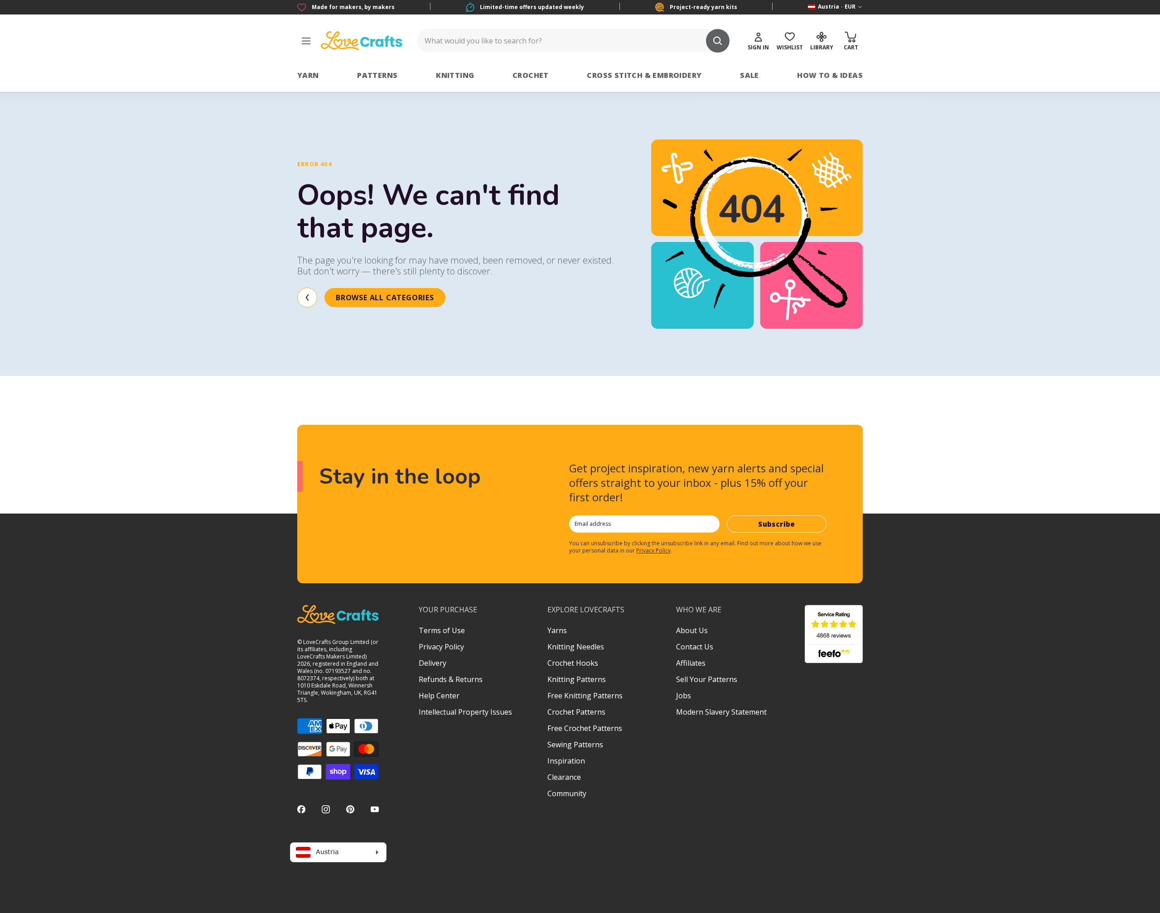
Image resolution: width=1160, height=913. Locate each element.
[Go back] (307, 298)
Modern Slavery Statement (721, 712)
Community (566, 793)
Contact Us (694, 647)
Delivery (432, 663)
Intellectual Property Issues (465, 712)
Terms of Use (442, 630)
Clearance (564, 777)
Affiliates (691, 663)
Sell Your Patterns (706, 679)
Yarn (308, 75)
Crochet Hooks (572, 663)
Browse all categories (385, 298)
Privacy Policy (653, 550)
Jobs (683, 696)
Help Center (439, 696)
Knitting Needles (575, 647)
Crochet (530, 75)
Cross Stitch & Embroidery (644, 75)
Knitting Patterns (576, 679)
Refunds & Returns (451, 679)
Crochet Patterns (576, 712)
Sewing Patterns (575, 745)
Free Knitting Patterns (585, 696)
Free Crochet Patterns (584, 728)
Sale (749, 75)
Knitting (455, 75)
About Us (692, 630)
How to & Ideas (830, 75)
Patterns (377, 75)
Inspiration (566, 761)
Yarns (557, 630)
